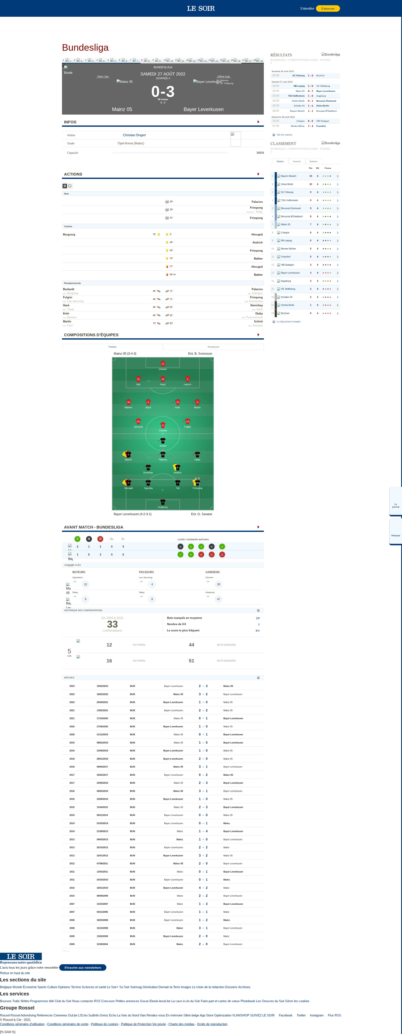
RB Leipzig (299, 86)
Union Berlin (322, 106)
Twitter (301, 1015)
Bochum (320, 75)
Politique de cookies (104, 1024)
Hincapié (257, 234)
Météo (25, 1001)
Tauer (70, 309)
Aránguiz (257, 293)
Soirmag (136, 987)
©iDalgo (66, 951)
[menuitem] (395, 501)
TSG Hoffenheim (296, 96)
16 (232, 60)
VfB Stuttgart (322, 121)
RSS (97, 1001)
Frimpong (256, 207)
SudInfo (93, 1015)
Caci (70, 325)
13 (198, 60)
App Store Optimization (215, 1015)
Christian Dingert (134, 135)
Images (186, 987)
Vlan (143, 1015)
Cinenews (60, 1015)
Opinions (64, 987)
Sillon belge (191, 1015)
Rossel (5, 1015)
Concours (108, 1001)
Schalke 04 (299, 106)
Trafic (16, 1001)
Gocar (144, 1001)
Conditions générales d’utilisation (22, 1024)
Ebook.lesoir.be (159, 1001)
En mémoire (174, 1015)
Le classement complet (288, 321)
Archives (244, 987)
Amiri (259, 309)
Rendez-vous (156, 1015)
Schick (258, 321)
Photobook (248, 1001)
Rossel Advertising (23, 1015)
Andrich (258, 242)
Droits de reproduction (212, 1024)
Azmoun (258, 325)
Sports (41, 987)
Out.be (72, 1015)
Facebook (285, 1015)
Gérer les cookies (297, 1001)
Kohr (66, 313)
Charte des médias (182, 1024)
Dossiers (231, 987)
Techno (76, 987)
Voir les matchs (284, 134)
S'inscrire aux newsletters (82, 967)
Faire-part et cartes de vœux (220, 1001)
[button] (67, 8)
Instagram (316, 1015)
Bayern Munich (297, 111)
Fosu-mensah (254, 317)
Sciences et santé (94, 987)
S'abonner (328, 8)
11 (176, 60)
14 (210, 60)
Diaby (259, 211)
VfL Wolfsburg (323, 86)
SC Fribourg (298, 75)
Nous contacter (82, 1001)
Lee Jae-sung (75, 301)
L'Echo (83, 1015)
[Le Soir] (201, 8)
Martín (67, 321)
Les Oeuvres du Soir (270, 1001)
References (45, 1015)
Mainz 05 (122, 109)
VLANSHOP (240, 1015)
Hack (66, 305)
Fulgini (67, 297)
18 (254, 60)
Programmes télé (42, 1001)
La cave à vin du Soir (185, 1001)
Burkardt (68, 289)
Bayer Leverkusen (204, 109)
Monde (17, 987)
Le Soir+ (113, 987)
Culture (52, 987)
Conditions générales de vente (67, 1024)
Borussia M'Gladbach (326, 111)
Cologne (300, 121)
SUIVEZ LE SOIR (262, 1015)
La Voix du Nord (128, 1015)
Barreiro (72, 317)
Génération (150, 987)
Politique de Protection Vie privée (143, 1024)
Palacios (257, 201)
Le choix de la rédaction (208, 987)
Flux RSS (334, 1015)
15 (221, 60)
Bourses (6, 1001)
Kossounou (256, 301)
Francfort (321, 126)
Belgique (6, 987)
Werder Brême (298, 126)
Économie (30, 987)
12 (187, 60)
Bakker (258, 258)
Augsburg (321, 96)
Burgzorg (69, 234)
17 (243, 60)
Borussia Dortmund (326, 101)
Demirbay (256, 305)
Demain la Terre (169, 987)
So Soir (124, 987)
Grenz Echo (108, 1015)
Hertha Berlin (298, 101)
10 (165, 60)
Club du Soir (63, 1001)
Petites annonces (127, 1001)
